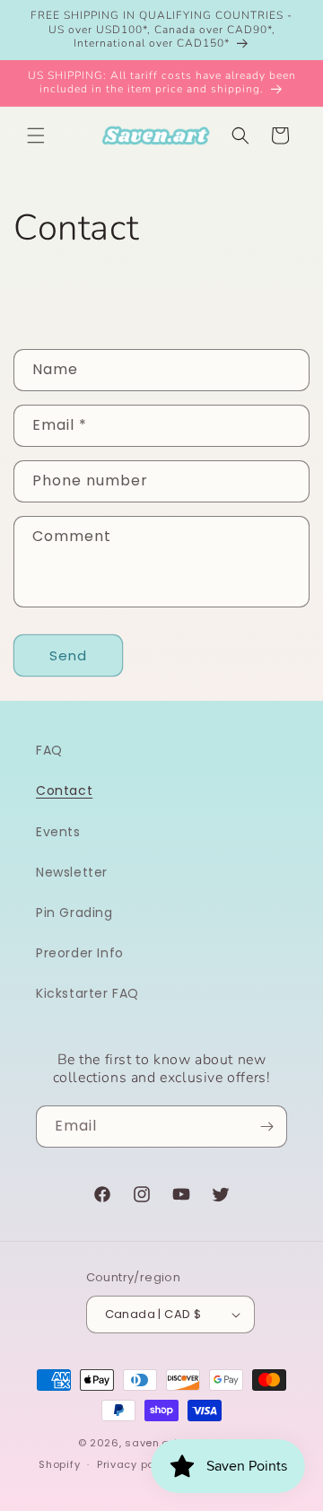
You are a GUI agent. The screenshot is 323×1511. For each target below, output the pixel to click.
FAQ (49, 750)
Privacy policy (135, 1464)
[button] (36, 135)
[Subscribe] (266, 1126)
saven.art (151, 1443)
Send (68, 655)
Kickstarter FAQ (87, 993)
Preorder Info (80, 953)
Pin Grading (74, 912)
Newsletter (72, 872)
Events (58, 832)
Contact (64, 790)
